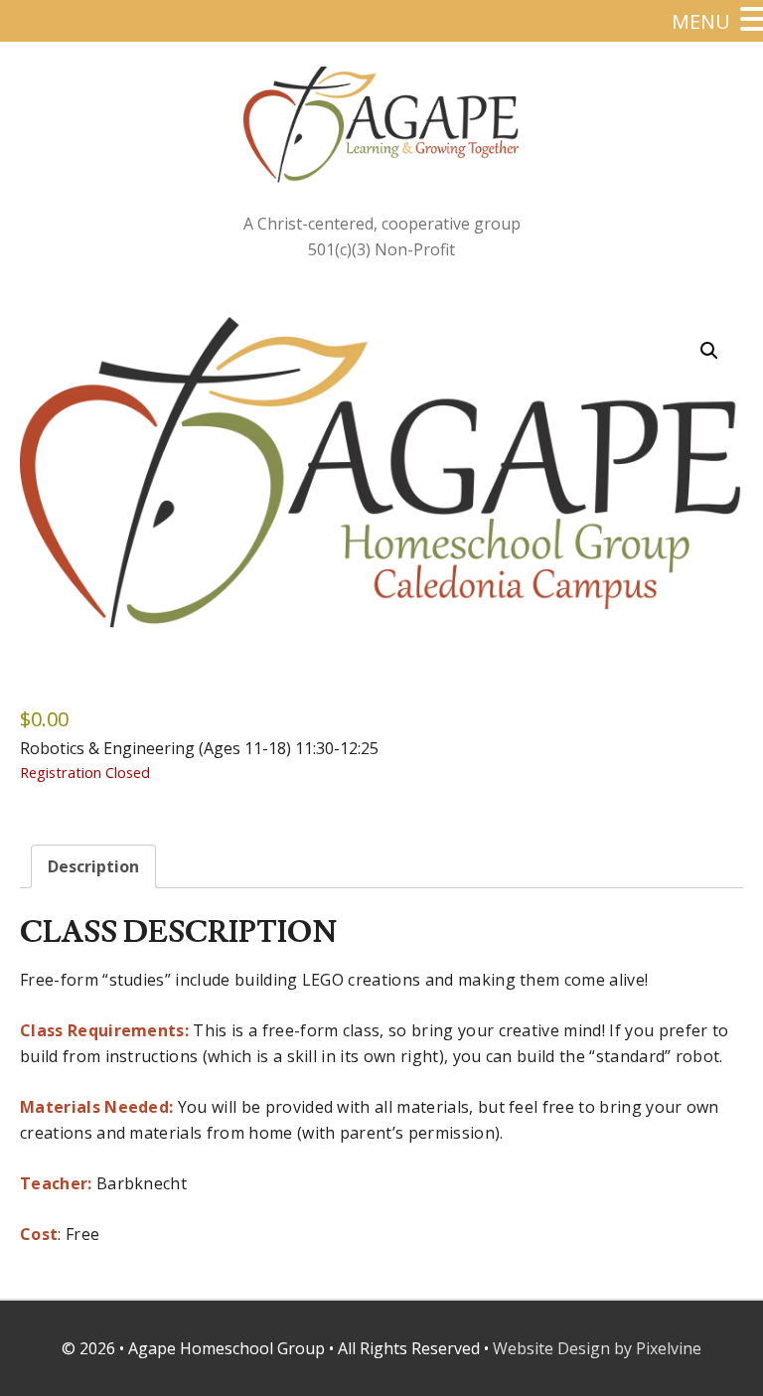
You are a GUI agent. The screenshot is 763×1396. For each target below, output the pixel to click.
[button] (709, 351)
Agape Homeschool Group (381, 126)
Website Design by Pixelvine (597, 1348)
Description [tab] (93, 866)
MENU (701, 21)
